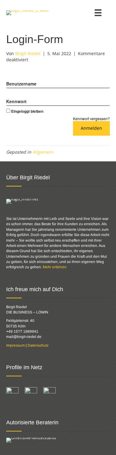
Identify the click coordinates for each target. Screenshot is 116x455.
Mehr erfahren (55, 267)
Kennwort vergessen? (91, 118)
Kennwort (16, 101)
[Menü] (98, 12)
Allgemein (42, 152)
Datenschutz (38, 345)
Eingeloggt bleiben (27, 111)
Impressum (15, 345)
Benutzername (21, 84)
